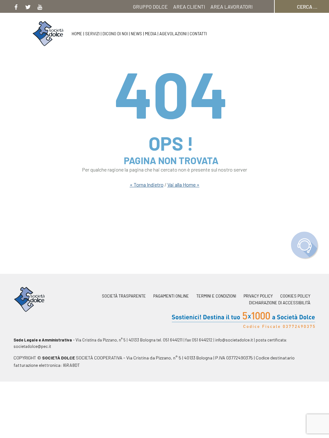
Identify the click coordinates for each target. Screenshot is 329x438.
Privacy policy (258, 296)
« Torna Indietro (147, 184)
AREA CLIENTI (189, 7)
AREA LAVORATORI (231, 7)
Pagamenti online (171, 296)
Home (77, 33)
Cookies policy (295, 296)
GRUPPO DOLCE (150, 7)
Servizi (92, 33)
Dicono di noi (115, 33)
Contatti (198, 33)
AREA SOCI (241, 19)
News (136, 33)
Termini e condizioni (216, 296)
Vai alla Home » (183, 184)
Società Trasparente (124, 296)
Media (150, 33)
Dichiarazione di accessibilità (279, 303)
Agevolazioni (173, 33)
